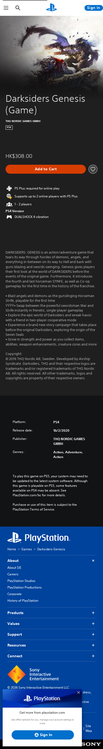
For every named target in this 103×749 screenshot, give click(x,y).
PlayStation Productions (24, 587)
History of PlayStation (22, 600)
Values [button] (13, 623)
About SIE (14, 567)
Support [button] (14, 634)
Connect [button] (14, 656)
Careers (12, 574)
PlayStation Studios (21, 580)
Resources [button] (16, 645)
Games (26, 549)
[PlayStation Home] (51, 8)
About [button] (12, 560)
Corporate (14, 594)
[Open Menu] (6, 8)
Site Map (89, 728)
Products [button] (15, 612)
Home (11, 549)
